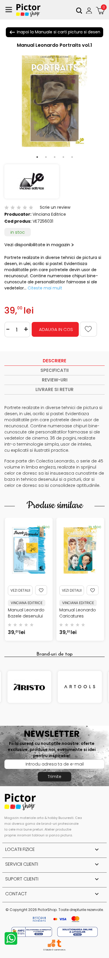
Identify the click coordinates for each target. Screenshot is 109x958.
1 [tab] (37, 157)
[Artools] (80, 687)
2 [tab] (46, 157)
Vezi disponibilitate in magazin (37, 245)
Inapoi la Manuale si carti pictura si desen (54, 32)
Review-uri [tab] (54, 380)
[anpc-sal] (32, 931)
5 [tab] (72, 157)
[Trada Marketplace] (58, 943)
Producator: (17, 214)
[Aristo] (29, 687)
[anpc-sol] (77, 931)
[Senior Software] (51, 943)
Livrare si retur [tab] (54, 389)
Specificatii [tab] (54, 370)
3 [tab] (55, 157)
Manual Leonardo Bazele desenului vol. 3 (26, 616)
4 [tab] (63, 157)
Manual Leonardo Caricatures (77, 613)
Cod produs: (17, 221)
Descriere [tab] (54, 361)
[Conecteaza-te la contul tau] (89, 10)
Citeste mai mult (45, 288)
